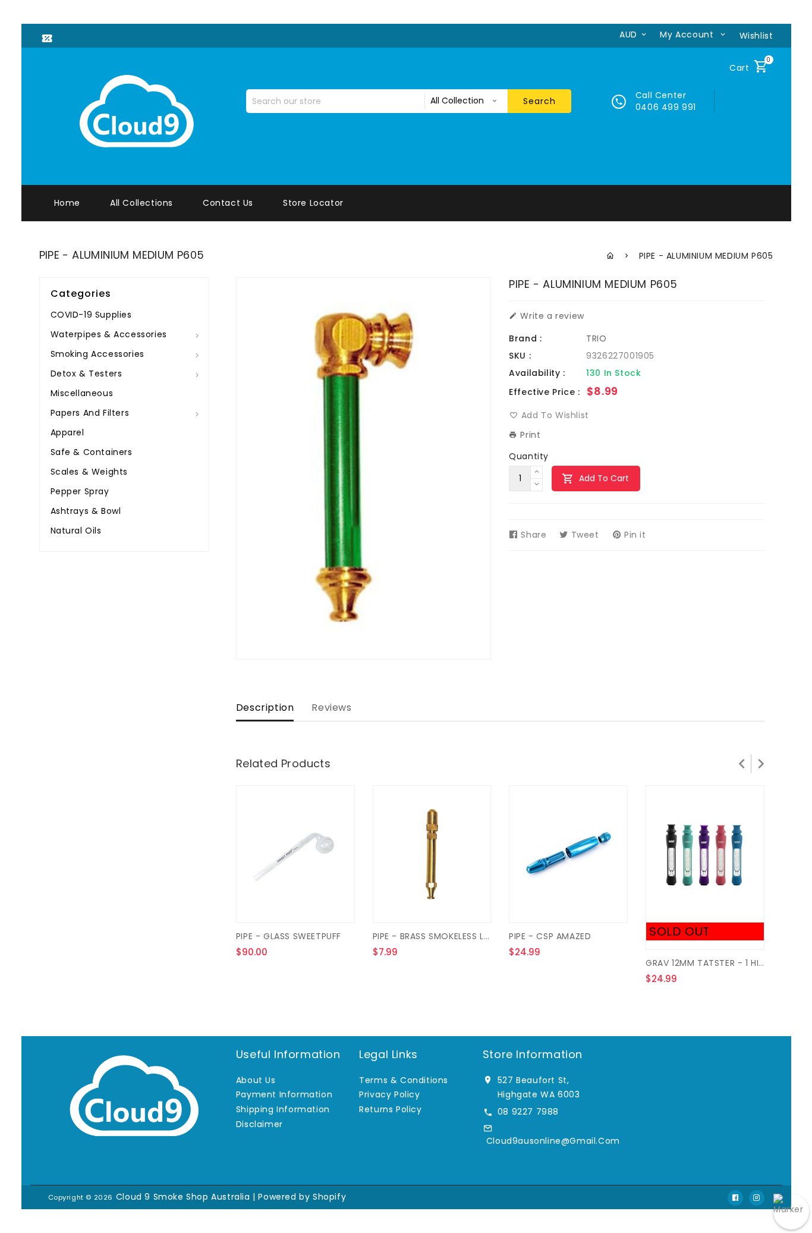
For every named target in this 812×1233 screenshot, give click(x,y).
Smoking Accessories (97, 354)
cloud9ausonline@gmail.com (553, 1141)
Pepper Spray (80, 491)
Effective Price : (544, 392)
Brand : (525, 338)
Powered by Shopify (302, 1197)
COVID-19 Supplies (91, 315)
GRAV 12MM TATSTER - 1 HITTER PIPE (723, 963)
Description (265, 707)
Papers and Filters (90, 413)
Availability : (537, 373)
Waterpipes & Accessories (109, 334)
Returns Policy (390, 1109)
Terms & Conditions (403, 1080)
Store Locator (313, 203)
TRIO (596, 338)
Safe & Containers (92, 452)
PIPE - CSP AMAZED (550, 936)
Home (67, 203)
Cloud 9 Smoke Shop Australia (183, 1197)
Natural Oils (76, 531)
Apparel (67, 432)
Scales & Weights (89, 472)
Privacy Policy (389, 1094)
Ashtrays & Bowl (86, 511)
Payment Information (284, 1094)
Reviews (331, 707)
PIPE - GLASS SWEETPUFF (288, 936)
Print (529, 435)
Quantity (529, 456)
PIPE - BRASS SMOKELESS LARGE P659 (452, 936)
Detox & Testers (86, 373)
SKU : (520, 356)
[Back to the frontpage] (610, 256)
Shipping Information (283, 1109)
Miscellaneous (82, 393)
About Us (256, 1080)
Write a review (551, 316)
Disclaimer (259, 1124)
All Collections (141, 203)
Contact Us (228, 203)
